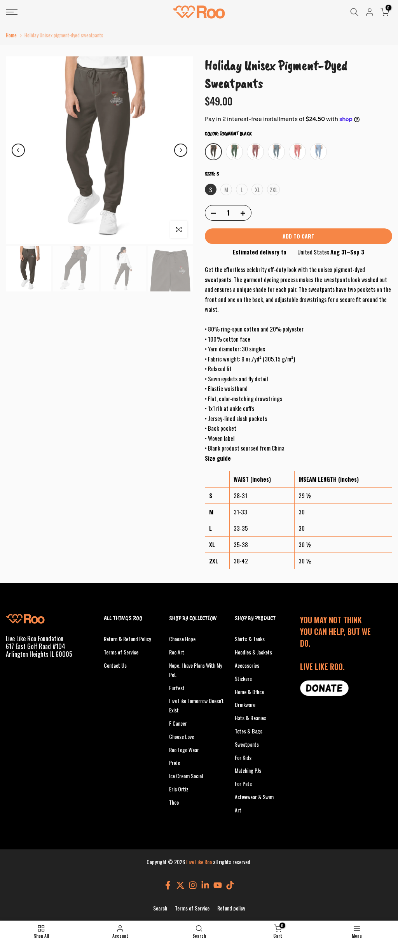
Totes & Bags (248, 731)
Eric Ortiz (179, 789)
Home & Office (249, 692)
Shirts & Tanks (250, 639)
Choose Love (181, 736)
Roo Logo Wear (184, 750)
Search (160, 908)
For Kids (243, 757)
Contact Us (115, 665)
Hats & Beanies (250, 718)
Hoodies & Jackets (253, 652)
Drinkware (245, 704)
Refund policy (231, 908)
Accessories (247, 665)
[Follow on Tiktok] (230, 885)
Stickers (243, 678)
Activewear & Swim (254, 797)
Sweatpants (247, 744)
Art (238, 810)
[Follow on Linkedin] (205, 885)
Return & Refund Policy (127, 639)
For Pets (243, 783)
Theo (174, 802)
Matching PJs (248, 770)
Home (11, 35)
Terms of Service (121, 652)
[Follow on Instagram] (193, 885)
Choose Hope (182, 639)
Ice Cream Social (186, 776)
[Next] (180, 150)
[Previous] (18, 150)
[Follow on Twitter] (180, 885)
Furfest (177, 688)
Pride (174, 762)
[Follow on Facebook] (168, 885)
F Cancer (178, 723)
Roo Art (176, 652)
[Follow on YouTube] (217, 885)
